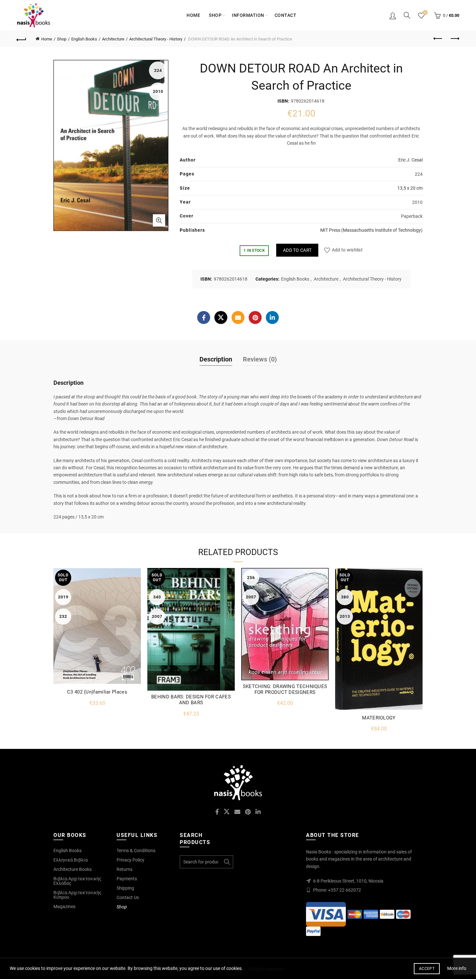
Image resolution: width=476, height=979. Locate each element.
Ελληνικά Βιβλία (70, 859)
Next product (454, 38)
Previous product (438, 38)
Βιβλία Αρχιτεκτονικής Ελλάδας (77, 881)
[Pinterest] (255, 317)
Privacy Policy (130, 859)
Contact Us (128, 897)
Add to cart (297, 250)
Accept (427, 968)
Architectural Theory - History (155, 39)
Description (215, 359)
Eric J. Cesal (410, 159)
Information (248, 15)
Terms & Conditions (136, 850)
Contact (286, 15)
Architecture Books (72, 869)
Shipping (125, 888)
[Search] (407, 15)
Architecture (113, 39)
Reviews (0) (260, 359)
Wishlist (425, 12)
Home (193, 15)
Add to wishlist (347, 250)
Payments (127, 878)
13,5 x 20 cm (410, 188)
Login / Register (393, 15)
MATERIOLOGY (378, 718)
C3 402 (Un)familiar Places (97, 692)
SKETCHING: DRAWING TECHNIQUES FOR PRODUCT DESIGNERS (285, 689)
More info (456, 968)
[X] (220, 317)
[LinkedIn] (272, 317)
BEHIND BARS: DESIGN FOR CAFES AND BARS (191, 700)
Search (226, 861)
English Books (84, 39)
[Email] (238, 317)
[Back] (22, 38)
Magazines (64, 906)
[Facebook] (203, 317)
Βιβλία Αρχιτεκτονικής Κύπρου (77, 895)
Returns (124, 869)
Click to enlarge (159, 220)
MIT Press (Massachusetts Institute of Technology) (371, 230)
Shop (215, 15)
